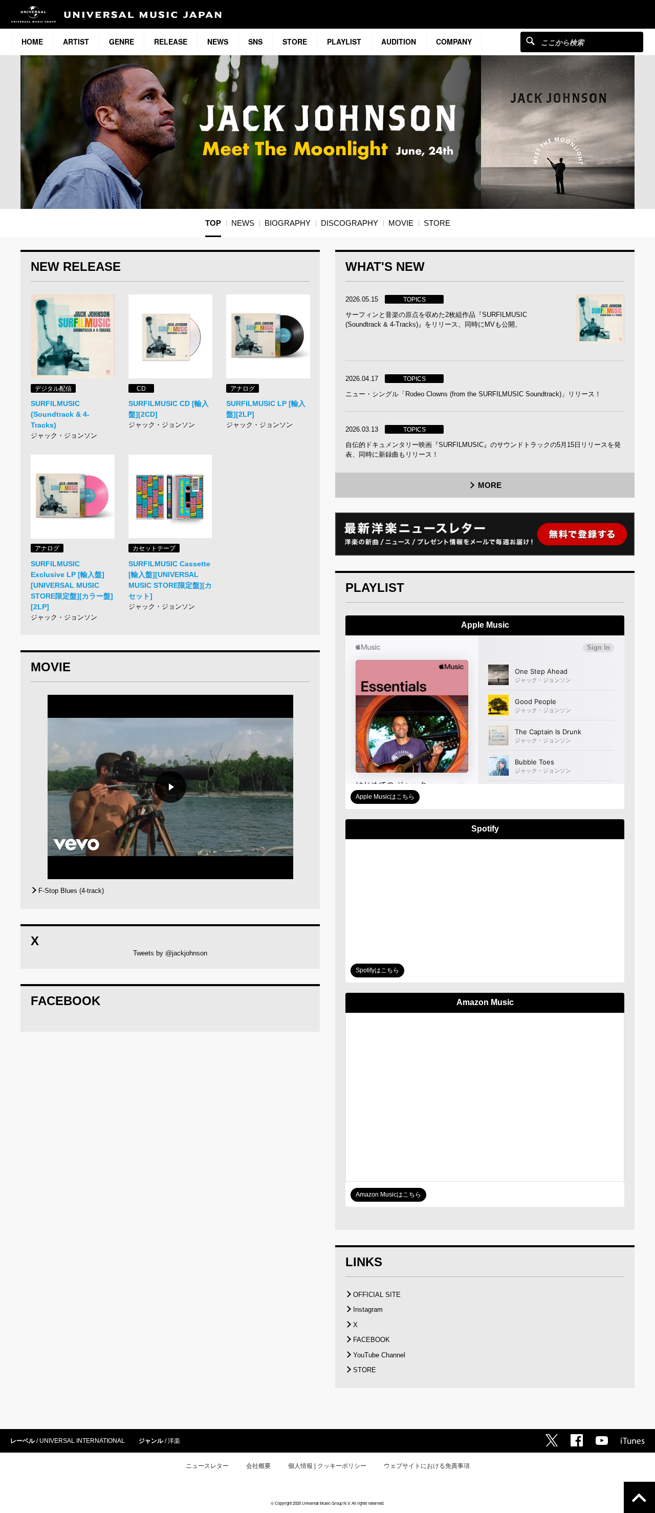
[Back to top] (639, 1497)
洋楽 (174, 1440)
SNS (255, 41)
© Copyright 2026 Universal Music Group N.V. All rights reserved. (327, 1503)
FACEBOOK (371, 1340)
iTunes (633, 1441)
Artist (76, 41)
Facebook (577, 1440)
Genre (121, 41)
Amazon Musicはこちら (388, 1194)
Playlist (344, 41)
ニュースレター (207, 1466)
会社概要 (258, 1466)
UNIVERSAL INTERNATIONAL (82, 1440)
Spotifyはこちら (377, 970)
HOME (32, 41)
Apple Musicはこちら (385, 796)
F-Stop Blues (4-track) (71, 890)
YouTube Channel (379, 1355)
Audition (398, 41)
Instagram (368, 1309)
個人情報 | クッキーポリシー (327, 1466)
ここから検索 (530, 40)
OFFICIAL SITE (377, 1294)
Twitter (551, 1440)
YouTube (602, 1440)
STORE (294, 41)
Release (170, 41)
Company (454, 41)
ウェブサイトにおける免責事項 (427, 1466)
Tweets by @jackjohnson (170, 953)
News (217, 41)
